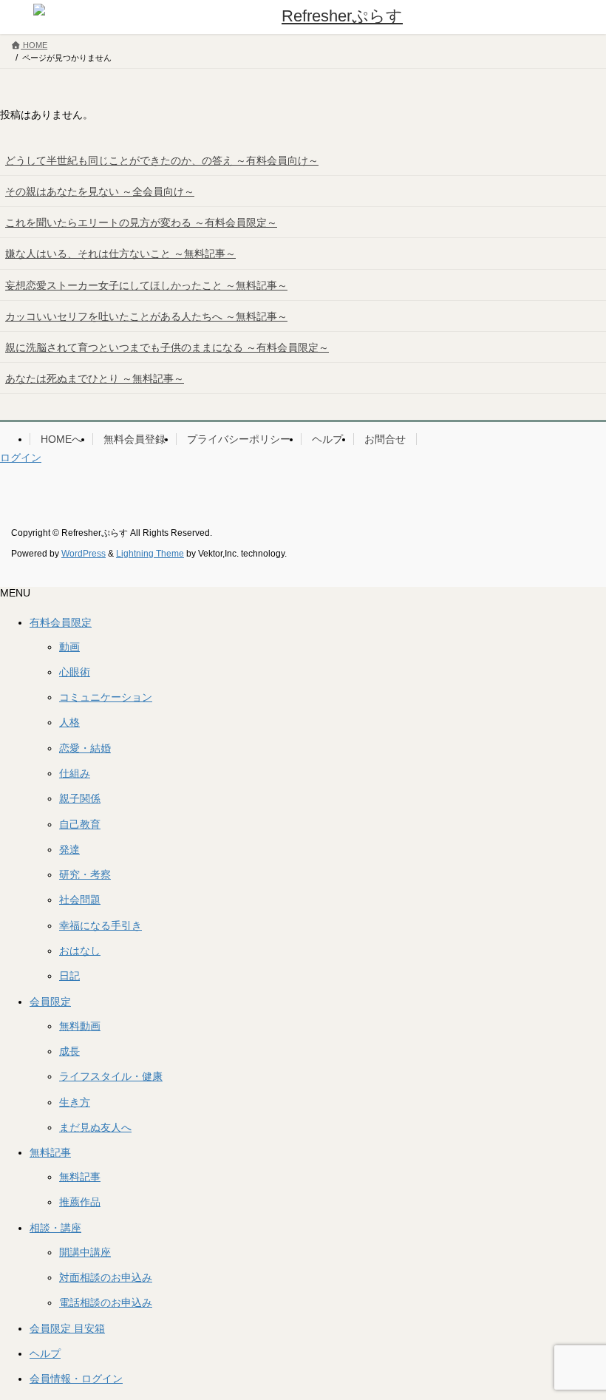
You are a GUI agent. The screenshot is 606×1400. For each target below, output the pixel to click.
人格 (69, 722)
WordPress (83, 553)
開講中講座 (85, 1252)
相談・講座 (55, 1228)
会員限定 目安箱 (67, 1328)
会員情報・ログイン (76, 1378)
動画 (69, 647)
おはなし (80, 950)
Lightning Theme (150, 553)
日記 (69, 976)
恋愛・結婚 (85, 748)
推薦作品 (80, 1202)
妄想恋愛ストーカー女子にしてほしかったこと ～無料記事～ (146, 285)
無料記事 (50, 1152)
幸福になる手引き (100, 925)
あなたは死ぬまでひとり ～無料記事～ (94, 378)
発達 (69, 849)
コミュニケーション (105, 697)
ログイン (20, 457)
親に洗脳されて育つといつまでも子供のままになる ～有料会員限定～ (167, 347)
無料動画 (80, 1026)
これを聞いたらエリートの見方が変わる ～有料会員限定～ (141, 222)
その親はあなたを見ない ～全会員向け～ (99, 191)
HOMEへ (61, 439)
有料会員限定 (61, 622)
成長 (69, 1051)
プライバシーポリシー (238, 439)
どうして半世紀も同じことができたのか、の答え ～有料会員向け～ (162, 160)
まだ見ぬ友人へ (95, 1127)
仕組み (74, 773)
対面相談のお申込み (105, 1277)
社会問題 (80, 899)
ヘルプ (327, 439)
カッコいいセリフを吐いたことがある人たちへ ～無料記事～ (146, 316)
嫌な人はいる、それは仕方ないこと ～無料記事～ (120, 253)
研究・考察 (85, 874)
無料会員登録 (134, 439)
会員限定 (50, 1001)
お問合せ (385, 439)
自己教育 (80, 824)
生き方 (74, 1102)
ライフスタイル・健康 (111, 1076)
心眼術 (74, 672)
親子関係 (80, 798)
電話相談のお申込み (105, 1302)
